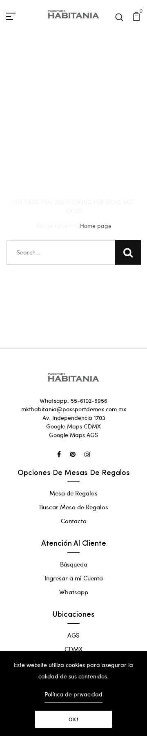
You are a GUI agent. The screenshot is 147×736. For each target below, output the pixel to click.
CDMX (73, 649)
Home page (95, 226)
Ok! (74, 719)
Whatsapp (73, 592)
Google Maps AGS (73, 435)
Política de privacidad (73, 694)
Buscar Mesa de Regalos (73, 507)
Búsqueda (73, 564)
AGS (73, 635)
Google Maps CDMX (73, 426)
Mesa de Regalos (73, 493)
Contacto (74, 521)
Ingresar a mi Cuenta (74, 578)
